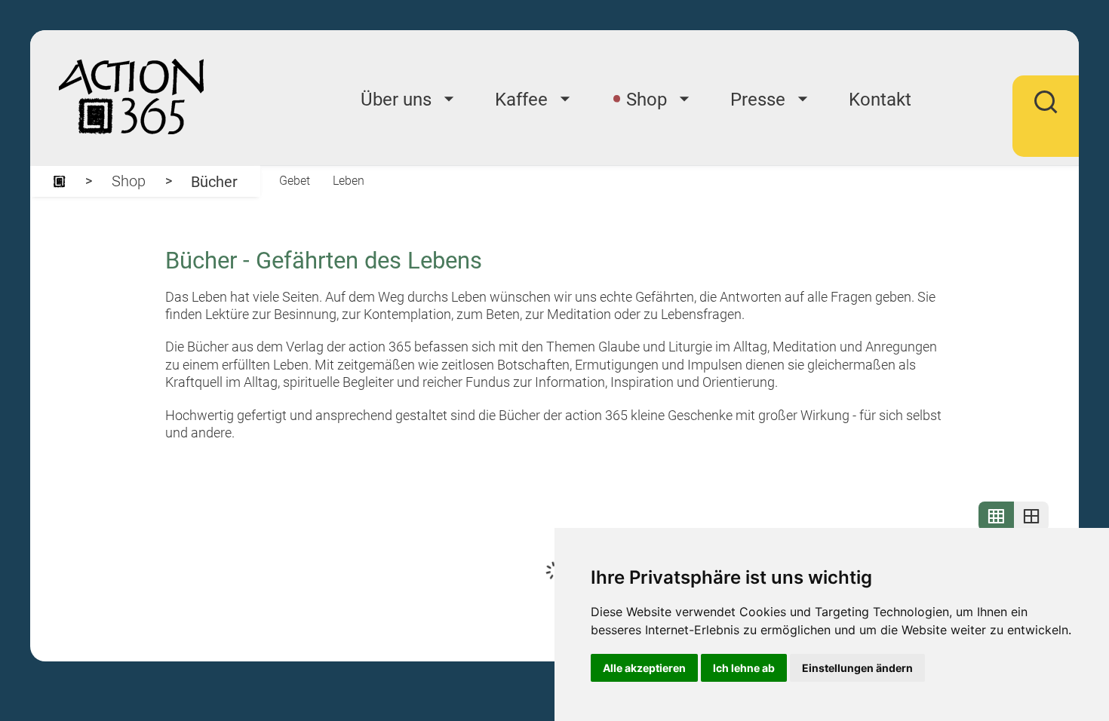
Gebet (294, 180)
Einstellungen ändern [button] (857, 667)
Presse (757, 99)
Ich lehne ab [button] (744, 667)
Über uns (396, 99)
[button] (1045, 112)
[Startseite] (59, 182)
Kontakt (880, 99)
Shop (646, 99)
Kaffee (521, 99)
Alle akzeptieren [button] (644, 667)
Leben (348, 180)
